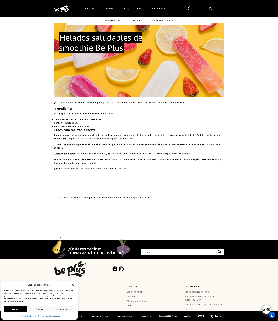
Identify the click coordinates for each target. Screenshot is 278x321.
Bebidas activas (112, 20)
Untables (136, 20)
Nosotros (90, 8)
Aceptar (15, 309)
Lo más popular (192, 285)
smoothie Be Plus (177, 102)
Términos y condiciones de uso (49, 316)
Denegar (39, 309)
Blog (139, 8)
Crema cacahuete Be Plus (66, 126)
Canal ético (146, 316)
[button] (73, 284)
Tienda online (157, 8)
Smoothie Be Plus (92, 113)
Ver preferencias (63, 309)
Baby (126, 8)
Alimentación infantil (162, 20)
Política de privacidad (28, 316)
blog (87, 197)
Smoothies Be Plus (63, 119)
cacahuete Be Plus (200, 144)
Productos (108, 8)
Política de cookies (125, 316)
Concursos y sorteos (64, 306)
